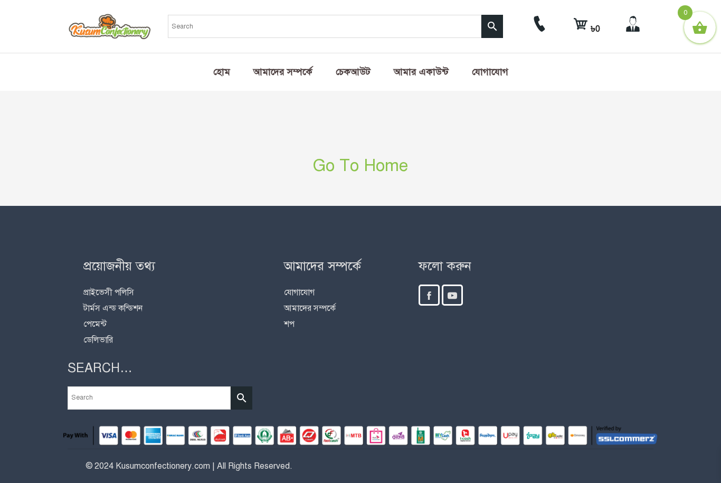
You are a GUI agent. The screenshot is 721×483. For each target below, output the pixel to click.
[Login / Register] (633, 29)
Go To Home (360, 165)
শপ (289, 324)
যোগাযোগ (490, 72)
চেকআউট (353, 72)
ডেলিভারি (98, 340)
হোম (221, 72)
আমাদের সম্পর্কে (282, 72)
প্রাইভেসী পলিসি (108, 292)
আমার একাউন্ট (421, 72)
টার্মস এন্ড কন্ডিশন (113, 308)
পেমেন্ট (95, 324)
